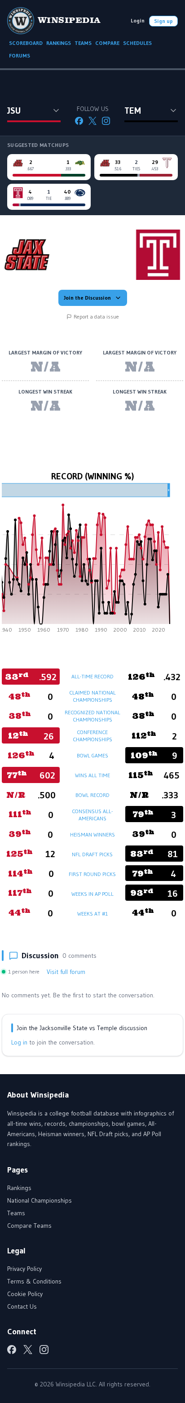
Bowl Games (92, 755)
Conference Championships (92, 736)
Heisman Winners (92, 834)
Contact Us (22, 1306)
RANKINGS (58, 43)
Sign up (163, 21)
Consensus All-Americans (92, 815)
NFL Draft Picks (92, 854)
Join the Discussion (87, 297)
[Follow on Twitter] (92, 121)
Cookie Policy (25, 1294)
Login (138, 20)
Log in (19, 1042)
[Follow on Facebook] (79, 121)
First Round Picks (92, 874)
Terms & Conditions (34, 1281)
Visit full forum (66, 972)
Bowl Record (92, 795)
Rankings (19, 1188)
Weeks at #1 (92, 913)
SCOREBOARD (26, 43)
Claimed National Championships (92, 696)
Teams (16, 1213)
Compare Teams (29, 1226)
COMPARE (107, 43)
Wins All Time (92, 775)
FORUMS (19, 55)
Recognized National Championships (92, 716)
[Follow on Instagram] (106, 121)
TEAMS (83, 43)
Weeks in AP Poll (92, 893)
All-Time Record (92, 676)
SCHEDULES (137, 43)
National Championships (39, 1200)
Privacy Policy (24, 1269)
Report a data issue (96, 316)
